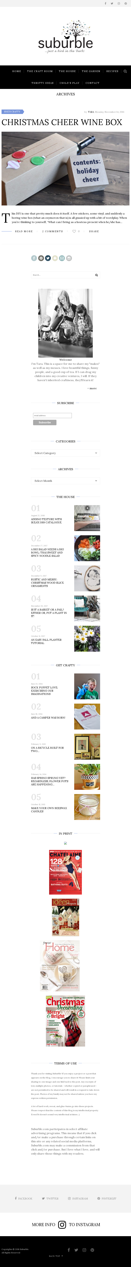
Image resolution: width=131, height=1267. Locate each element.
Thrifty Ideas (43, 83)
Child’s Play (70, 83)
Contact (93, 83)
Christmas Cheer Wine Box (62, 122)
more (93, 388)
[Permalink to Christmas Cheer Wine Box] (65, 168)
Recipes (112, 71)
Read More (24, 231)
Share (94, 231)
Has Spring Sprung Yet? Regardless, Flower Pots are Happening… (49, 781)
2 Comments (52, 231)
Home (16, 71)
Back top (54, 1256)
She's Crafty (12, 111)
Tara (91, 112)
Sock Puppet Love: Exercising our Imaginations (44, 691)
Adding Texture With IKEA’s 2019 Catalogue (46, 521)
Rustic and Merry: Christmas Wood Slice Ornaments (47, 583)
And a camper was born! (48, 717)
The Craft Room (40, 71)
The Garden (91, 71)
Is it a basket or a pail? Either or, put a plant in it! (49, 613)
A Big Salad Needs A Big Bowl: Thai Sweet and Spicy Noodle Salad (47, 552)
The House (67, 71)
